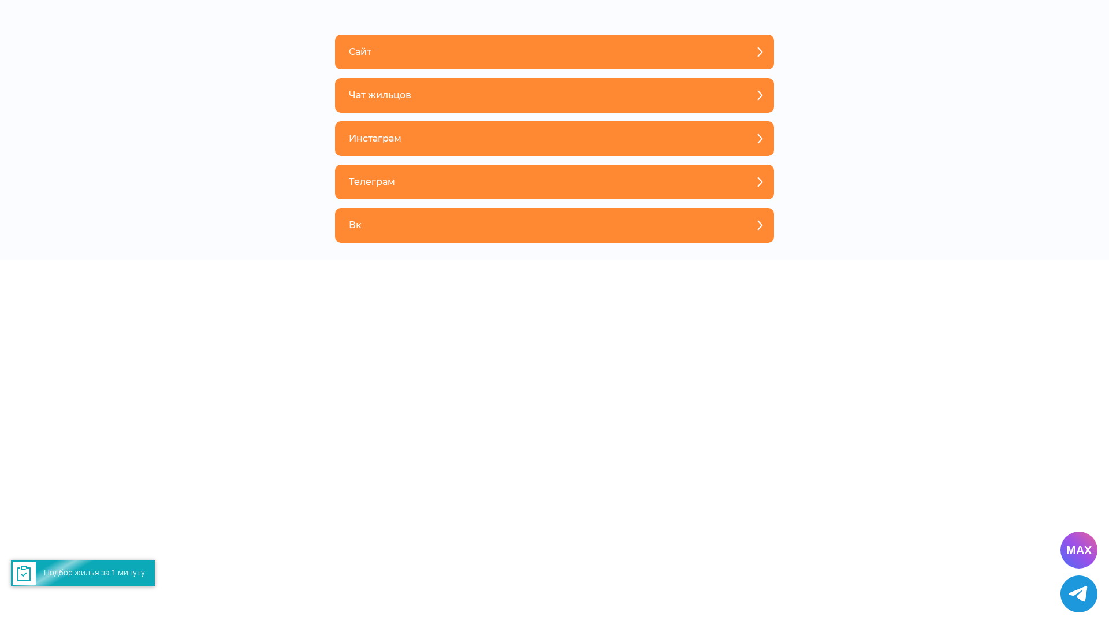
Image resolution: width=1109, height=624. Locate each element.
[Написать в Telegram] (1078, 593)
